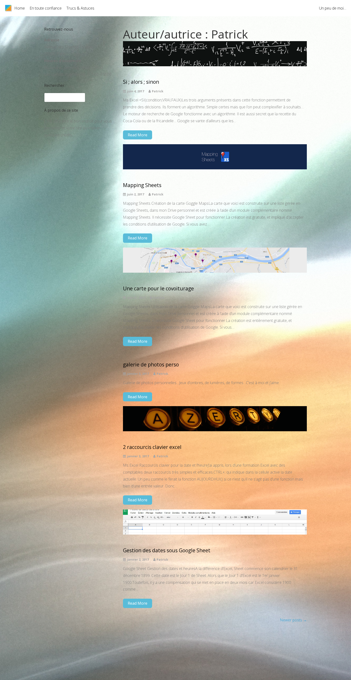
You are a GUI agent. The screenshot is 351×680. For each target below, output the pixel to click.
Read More (137, 135)
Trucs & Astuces (80, 8)
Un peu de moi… (332, 8)
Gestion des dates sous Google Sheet (166, 550)
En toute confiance (46, 8)
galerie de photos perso (151, 365)
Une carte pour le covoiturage (158, 289)
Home (19, 8)
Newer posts (293, 620)
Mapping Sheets (142, 185)
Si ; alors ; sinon (141, 82)
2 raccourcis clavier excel (152, 447)
